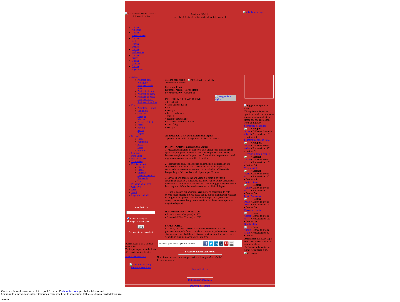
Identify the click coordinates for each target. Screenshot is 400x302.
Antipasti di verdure (147, 102)
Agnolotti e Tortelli (147, 108)
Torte (140, 181)
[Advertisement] (259, 86)
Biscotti (141, 167)
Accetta (5, 299)
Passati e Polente (146, 122)
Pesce (140, 144)
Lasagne (142, 116)
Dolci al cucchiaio (146, 175)
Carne (140, 139)
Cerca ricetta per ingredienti (140, 232)
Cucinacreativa (135, 45)
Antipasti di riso (145, 99)
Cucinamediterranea (138, 51)
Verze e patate (251, 168)
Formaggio (143, 141)
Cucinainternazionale (138, 34)
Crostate (142, 172)
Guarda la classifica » (135, 256)
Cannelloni (143, 110)
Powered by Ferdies (200, 285)
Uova (140, 147)
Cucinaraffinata (136, 62)
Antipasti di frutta (146, 94)
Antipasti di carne (146, 91)
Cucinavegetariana (137, 67)
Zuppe (141, 133)
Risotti (141, 130)
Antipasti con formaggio (144, 81)
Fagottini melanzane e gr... (257, 139)
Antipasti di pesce (146, 96)
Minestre (142, 119)
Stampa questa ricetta (141, 267)
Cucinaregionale (136, 28)
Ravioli (141, 127)
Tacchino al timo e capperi (257, 154)
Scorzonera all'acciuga (255, 125)
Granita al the (250, 224)
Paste (140, 124)
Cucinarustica (135, 56)
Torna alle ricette (200, 269)
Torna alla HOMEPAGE (200, 279)
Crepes (141, 170)
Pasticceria (143, 178)
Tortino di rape (251, 182)
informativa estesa (69, 291)
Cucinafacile (135, 39)
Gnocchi (142, 113)
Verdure (141, 150)
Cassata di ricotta (252, 210)
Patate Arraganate (252, 196)
